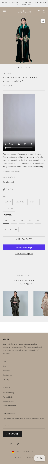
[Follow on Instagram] (11, 444)
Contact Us (7, 375)
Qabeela (7, 73)
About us (6, 371)
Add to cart (24, 239)
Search (5, 366)
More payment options (24, 254)
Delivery (6, 379)
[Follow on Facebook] (4, 444)
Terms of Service (9, 406)
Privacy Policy (8, 393)
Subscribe (13, 434)
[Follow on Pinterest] (18, 444)
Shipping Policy (9, 401)
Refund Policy (8, 397)
